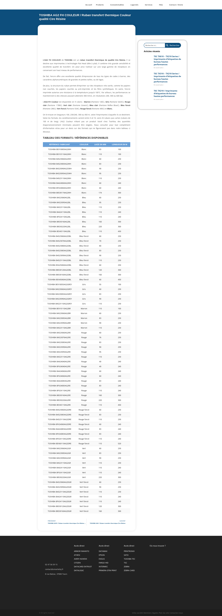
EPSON (102, 555)
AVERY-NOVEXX (80, 559)
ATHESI (77, 555)
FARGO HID (103, 562)
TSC (125, 562)
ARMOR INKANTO (81, 551)
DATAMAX (103, 551)
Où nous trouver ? (158, 545)
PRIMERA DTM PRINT (108, 570)
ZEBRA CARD (129, 570)
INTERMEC (103, 566)
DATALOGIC (79, 570)
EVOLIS (102, 559)
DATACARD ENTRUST (83, 566)
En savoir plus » (159, 67)
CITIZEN (77, 562)
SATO (126, 555)
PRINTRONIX (129, 551)
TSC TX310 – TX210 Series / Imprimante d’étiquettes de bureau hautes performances (167, 77)
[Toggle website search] (187, 4)
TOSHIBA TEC (129, 559)
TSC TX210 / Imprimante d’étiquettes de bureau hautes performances (165, 93)
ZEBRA (126, 566)
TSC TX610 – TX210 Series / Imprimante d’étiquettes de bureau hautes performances (167, 60)
